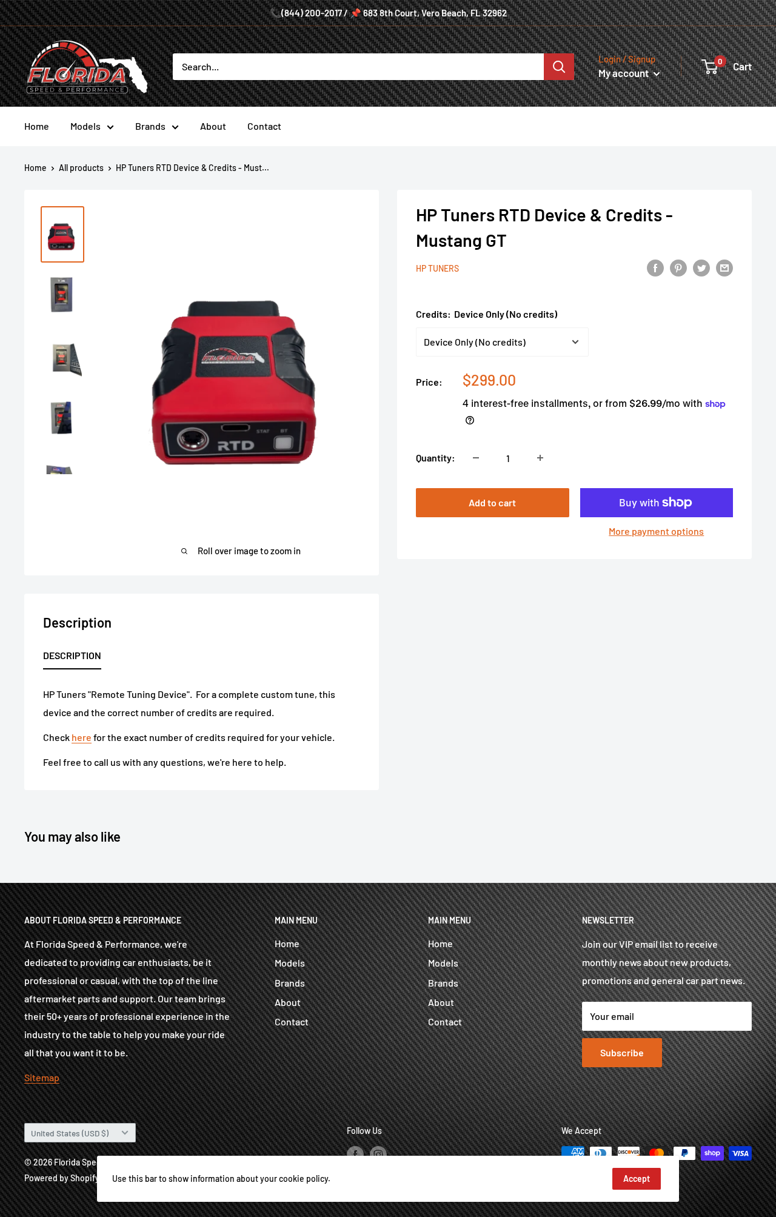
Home (36, 126)
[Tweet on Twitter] (701, 267)
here (82, 737)
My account (624, 73)
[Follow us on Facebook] (355, 1154)
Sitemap (41, 1077)
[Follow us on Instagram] (378, 1154)
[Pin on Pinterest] (678, 267)
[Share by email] (724, 267)
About (213, 126)
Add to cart (492, 502)
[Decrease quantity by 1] (476, 458)
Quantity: (435, 457)
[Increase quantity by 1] (540, 458)
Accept (636, 1178)
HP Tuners (437, 268)
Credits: (486, 314)
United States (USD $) (70, 1133)
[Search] (559, 66)
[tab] (72, 657)
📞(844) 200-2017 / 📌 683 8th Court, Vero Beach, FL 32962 (388, 12)
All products (81, 168)
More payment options (656, 531)
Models (85, 126)
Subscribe (622, 1052)
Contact (264, 126)
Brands (150, 126)
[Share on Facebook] (655, 267)
